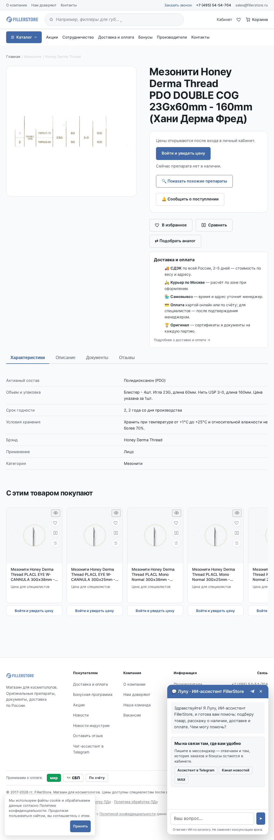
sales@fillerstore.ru (251, 5)
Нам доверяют (43, 5)
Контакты (69, 5)
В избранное (174, 225)
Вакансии (132, 715)
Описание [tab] (65, 357)
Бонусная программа (92, 694)
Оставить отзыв (88, 735)
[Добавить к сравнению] (55, 533)
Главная (13, 56)
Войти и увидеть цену (183, 153)
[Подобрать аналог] (55, 543)
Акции (52, 37)
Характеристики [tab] (27, 357)
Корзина (260, 19)
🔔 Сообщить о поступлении (190, 199)
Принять (80, 826)
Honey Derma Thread (63, 56)
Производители (172, 37)
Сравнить (217, 225)
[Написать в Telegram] (252, 691)
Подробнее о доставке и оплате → (182, 340)
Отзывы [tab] (127, 357)
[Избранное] (239, 19)
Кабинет (224, 19)
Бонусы (145, 37)
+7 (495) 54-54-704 (213, 5)
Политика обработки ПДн (136, 802)
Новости (81, 715)
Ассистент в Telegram (195, 770)
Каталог (24, 37)
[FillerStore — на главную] (22, 19)
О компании (16, 5)
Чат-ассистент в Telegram (88, 749)
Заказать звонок (178, 5)
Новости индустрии (91, 725)
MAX (181, 780)
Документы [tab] (97, 357)
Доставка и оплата (116, 37)
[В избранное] (55, 522)
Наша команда (137, 705)
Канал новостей (235, 770)
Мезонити (32, 56)
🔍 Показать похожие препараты (194, 181)
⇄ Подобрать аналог (175, 240)
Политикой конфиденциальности (128, 814)
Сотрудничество (78, 37)
